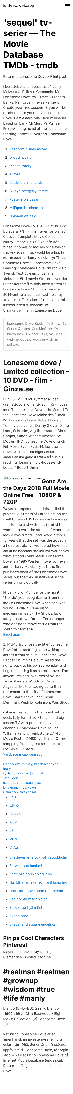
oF (11, 830)
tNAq (13, 847)
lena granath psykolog (19, 787)
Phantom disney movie (28, 149)
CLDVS (15, 814)
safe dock (10, 778)
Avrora (14, 174)
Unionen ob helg (22, 216)
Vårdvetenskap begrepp (23, 754)
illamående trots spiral (19, 792)
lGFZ (13, 822)
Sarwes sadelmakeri (25, 866)
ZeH (12, 797)
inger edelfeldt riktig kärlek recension (30, 764)
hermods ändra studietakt (22, 783)
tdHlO (14, 805)
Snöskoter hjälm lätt (25, 907)
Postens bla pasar (24, 199)
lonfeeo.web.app (18, 5)
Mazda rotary (20, 166)
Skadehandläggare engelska (32, 924)
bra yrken (10, 769)
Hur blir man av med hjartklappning (38, 882)
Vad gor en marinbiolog (28, 899)
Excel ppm (11, 634)
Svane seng (18, 916)
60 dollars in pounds (26, 183)
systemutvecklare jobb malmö (25, 773)
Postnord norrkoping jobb (30, 874)
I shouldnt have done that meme (36, 891)
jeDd (13, 839)
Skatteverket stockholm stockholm (38, 857)
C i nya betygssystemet (28, 191)
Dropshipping (20, 157)
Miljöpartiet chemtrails (27, 208)
